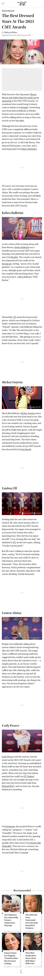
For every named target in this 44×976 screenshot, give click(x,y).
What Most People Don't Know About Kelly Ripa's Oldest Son (30, 958)
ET (14, 317)
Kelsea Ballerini (22, 247)
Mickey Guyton (28, 413)
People (24, 107)
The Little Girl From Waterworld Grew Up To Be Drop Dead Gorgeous (31, 921)
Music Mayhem (28, 149)
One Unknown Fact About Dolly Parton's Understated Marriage (11, 920)
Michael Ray (7, 786)
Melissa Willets (10, 32)
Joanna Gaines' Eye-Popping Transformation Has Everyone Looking (11, 958)
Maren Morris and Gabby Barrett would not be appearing (20, 97)
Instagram (6, 264)
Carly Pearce (8, 757)
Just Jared (25, 449)
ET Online (28, 776)
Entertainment (8, 11)
